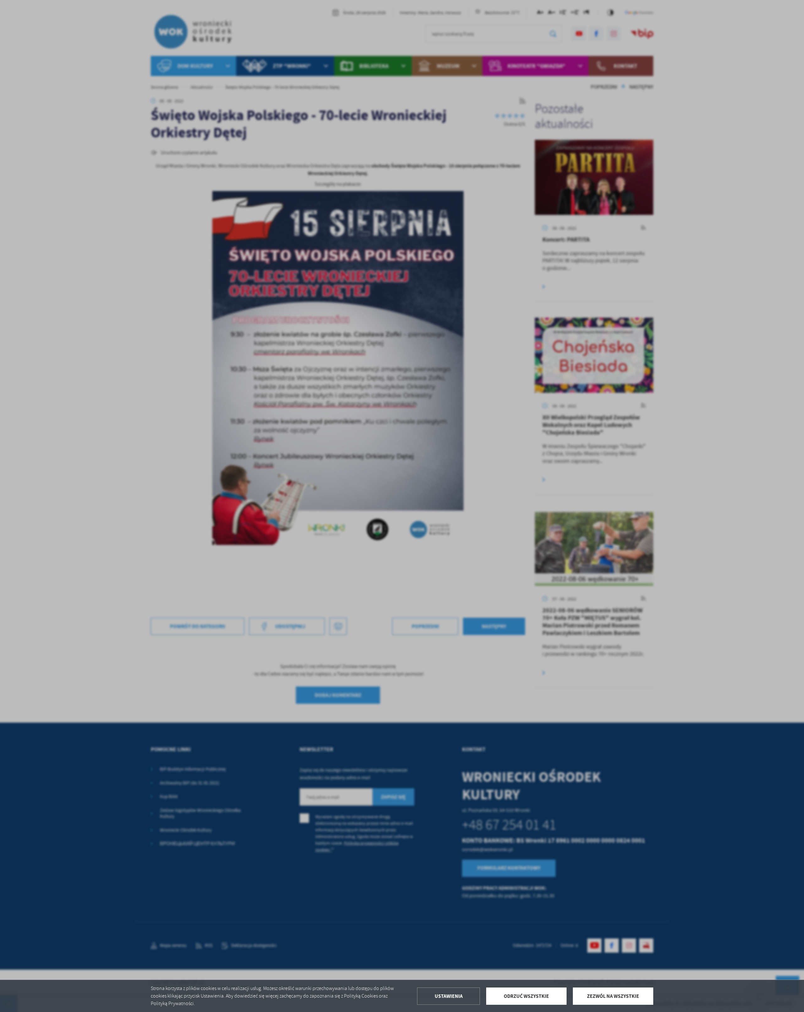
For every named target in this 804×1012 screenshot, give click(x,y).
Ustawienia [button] (449, 996)
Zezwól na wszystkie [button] (613, 996)
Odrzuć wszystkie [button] (526, 996)
